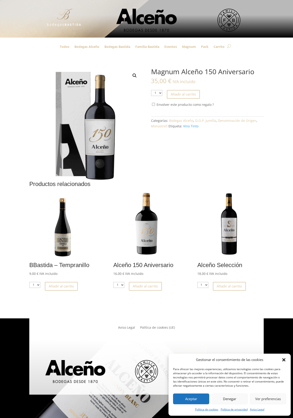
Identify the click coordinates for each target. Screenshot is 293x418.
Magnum (189, 47)
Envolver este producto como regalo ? (185, 104)
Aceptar (191, 398)
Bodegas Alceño (86, 47)
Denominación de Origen (237, 120)
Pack (205, 47)
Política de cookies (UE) (157, 328)
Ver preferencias (268, 398)
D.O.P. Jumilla (205, 120)
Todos (64, 47)
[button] (284, 360)
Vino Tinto (190, 126)
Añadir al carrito (183, 94)
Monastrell (159, 126)
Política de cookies (206, 409)
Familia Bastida (147, 47)
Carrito (219, 47)
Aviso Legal (257, 409)
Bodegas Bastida (117, 47)
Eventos (170, 47)
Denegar (229, 398)
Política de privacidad (234, 409)
